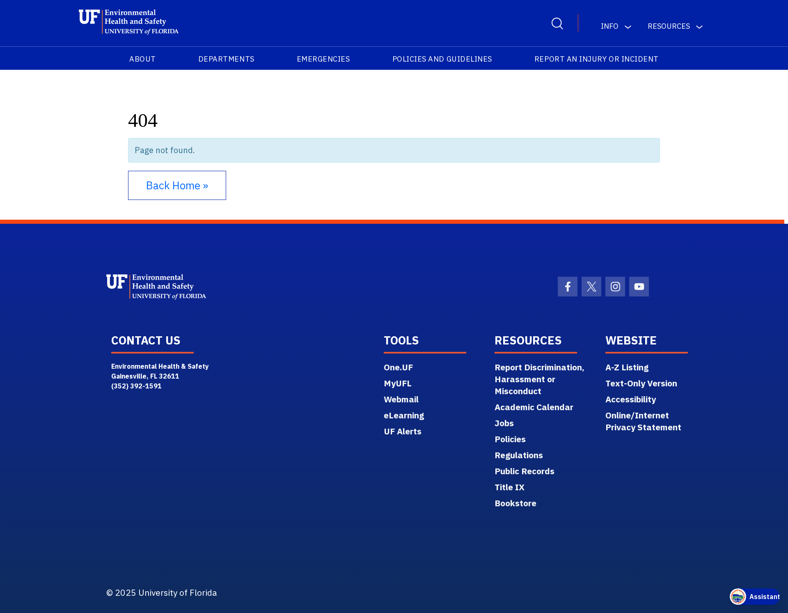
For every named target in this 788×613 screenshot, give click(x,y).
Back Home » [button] (177, 185)
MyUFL (398, 383)
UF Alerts (402, 431)
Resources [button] (669, 26)
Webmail (401, 399)
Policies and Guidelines (442, 59)
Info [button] (609, 26)
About (142, 59)
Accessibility (630, 399)
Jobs (504, 423)
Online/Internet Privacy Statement (643, 421)
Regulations (519, 455)
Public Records (524, 471)
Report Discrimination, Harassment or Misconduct (539, 379)
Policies (510, 439)
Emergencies (323, 59)
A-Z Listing (626, 367)
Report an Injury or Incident (596, 59)
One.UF (398, 367)
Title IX (510, 487)
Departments (226, 59)
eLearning (404, 415)
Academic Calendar (534, 407)
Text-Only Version (641, 383)
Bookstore (515, 503)
